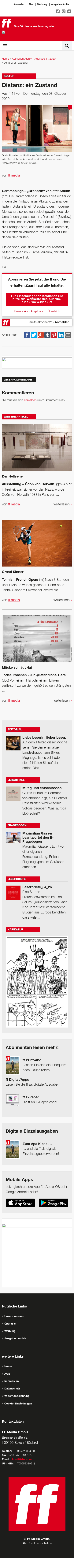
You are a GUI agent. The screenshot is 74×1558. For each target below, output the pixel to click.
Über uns (10, 1324)
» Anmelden (61, 322)
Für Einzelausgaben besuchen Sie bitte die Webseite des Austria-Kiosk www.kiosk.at (37, 299)
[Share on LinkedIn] (61, 335)
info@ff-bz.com (22, 1459)
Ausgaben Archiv (60, 4)
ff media (14, 175)
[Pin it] (54, 335)
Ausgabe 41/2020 (45, 59)
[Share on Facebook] (27, 335)
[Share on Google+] (41, 335)
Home (5, 59)
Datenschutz (12, 1389)
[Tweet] (34, 335)
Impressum (11, 1381)
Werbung (42, 4)
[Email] (68, 335)
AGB (7, 1374)
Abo (31, 4)
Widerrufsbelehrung (16, 1396)
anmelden (30, 400)
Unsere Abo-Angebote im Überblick (37, 311)
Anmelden (18, 4)
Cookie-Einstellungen (18, 1404)
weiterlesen (63, 504)
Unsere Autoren (14, 1316)
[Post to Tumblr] (47, 335)
